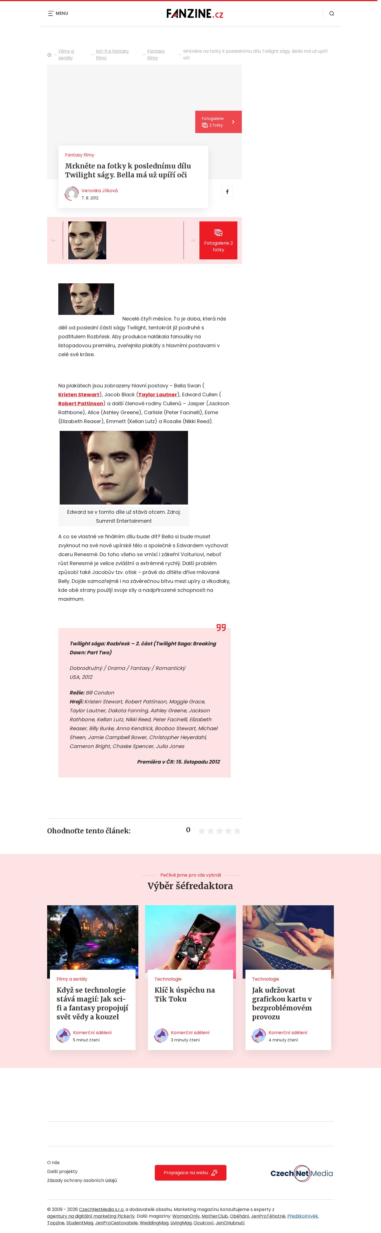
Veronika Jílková (99, 190)
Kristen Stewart (78, 394)
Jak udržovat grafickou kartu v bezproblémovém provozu (282, 1003)
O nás (53, 1162)
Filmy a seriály (66, 54)
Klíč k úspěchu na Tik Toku (185, 994)
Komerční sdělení (92, 1032)
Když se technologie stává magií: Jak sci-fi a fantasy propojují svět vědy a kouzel (92, 1003)
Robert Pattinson (80, 403)
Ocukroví (204, 1223)
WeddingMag (154, 1223)
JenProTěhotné (268, 1216)
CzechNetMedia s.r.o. (101, 1209)
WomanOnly (186, 1216)
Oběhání (239, 1216)
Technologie (168, 979)
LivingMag (181, 1223)
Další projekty (62, 1171)
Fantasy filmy (156, 54)
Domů (49, 54)
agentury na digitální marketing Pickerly (91, 1216)
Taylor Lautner (157, 394)
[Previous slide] (58, 240)
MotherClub (215, 1216)
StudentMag (79, 1223)
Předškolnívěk (302, 1216)
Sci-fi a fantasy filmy (112, 54)
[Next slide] (188, 240)
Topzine (55, 1223)
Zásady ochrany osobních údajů (82, 1180)
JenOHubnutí (230, 1223)
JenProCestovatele (116, 1223)
